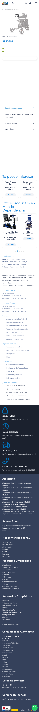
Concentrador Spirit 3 (28, 183)
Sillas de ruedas (8, 545)
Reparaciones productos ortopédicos (16, 526)
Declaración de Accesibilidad (17, 368)
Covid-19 (5, 552)
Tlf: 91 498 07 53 (8, 293)
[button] (13, 3)
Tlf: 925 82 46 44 (8, 306)
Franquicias (10, 354)
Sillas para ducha (8, 615)
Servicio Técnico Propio (15, 339)
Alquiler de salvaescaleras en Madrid (16, 502)
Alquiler (5, 549)
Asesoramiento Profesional (16, 319)
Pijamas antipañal (8, 610)
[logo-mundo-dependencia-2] (5, 3)
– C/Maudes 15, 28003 (13, 259)
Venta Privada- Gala (11, 183)
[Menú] (36, 3)
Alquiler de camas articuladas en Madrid (17, 514)
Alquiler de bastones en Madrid (14, 509)
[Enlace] (30, 3)
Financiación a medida (14, 322)
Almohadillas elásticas (10, 567)
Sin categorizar (7, 9)
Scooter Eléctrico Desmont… (11, 233)
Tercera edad (7, 542)
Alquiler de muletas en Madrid (13, 504)
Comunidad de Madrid (10, 636)
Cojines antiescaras (9, 586)
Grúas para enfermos (10, 603)
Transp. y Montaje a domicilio (17, 329)
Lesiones (5, 554)
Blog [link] (4, 530)
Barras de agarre (8, 572)
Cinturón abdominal (9, 582)
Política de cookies (13, 378)
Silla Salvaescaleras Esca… (28, 234)
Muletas (5, 608)
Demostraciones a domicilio (16, 326)
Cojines (5, 584)
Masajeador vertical (9, 605)
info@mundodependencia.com (14, 298)
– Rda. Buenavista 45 (13, 267)
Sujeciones (6, 619)
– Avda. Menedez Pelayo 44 (15, 262)
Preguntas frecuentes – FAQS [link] (13, 528)
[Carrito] (26, 3)
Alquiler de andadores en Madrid (14, 507)
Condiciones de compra (15, 365)
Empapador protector (10, 589)
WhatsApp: (12, 296)
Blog (8, 357)
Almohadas (6, 565)
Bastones (6, 575)
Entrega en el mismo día (15, 336)
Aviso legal (10, 371)
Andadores (6, 570)
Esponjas (5, 601)
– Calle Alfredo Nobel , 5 (15, 264)
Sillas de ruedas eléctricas (12, 612)
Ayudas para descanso (11, 624)
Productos (6, 556)
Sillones (5, 617)
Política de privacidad (14, 375)
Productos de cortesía (14, 332)
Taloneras (6, 622)
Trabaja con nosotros (14, 347)
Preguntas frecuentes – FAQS (17, 350)
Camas (5, 579)
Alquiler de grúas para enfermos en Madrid (18, 511)
